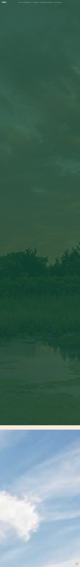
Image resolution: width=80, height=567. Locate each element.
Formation (39, 219)
